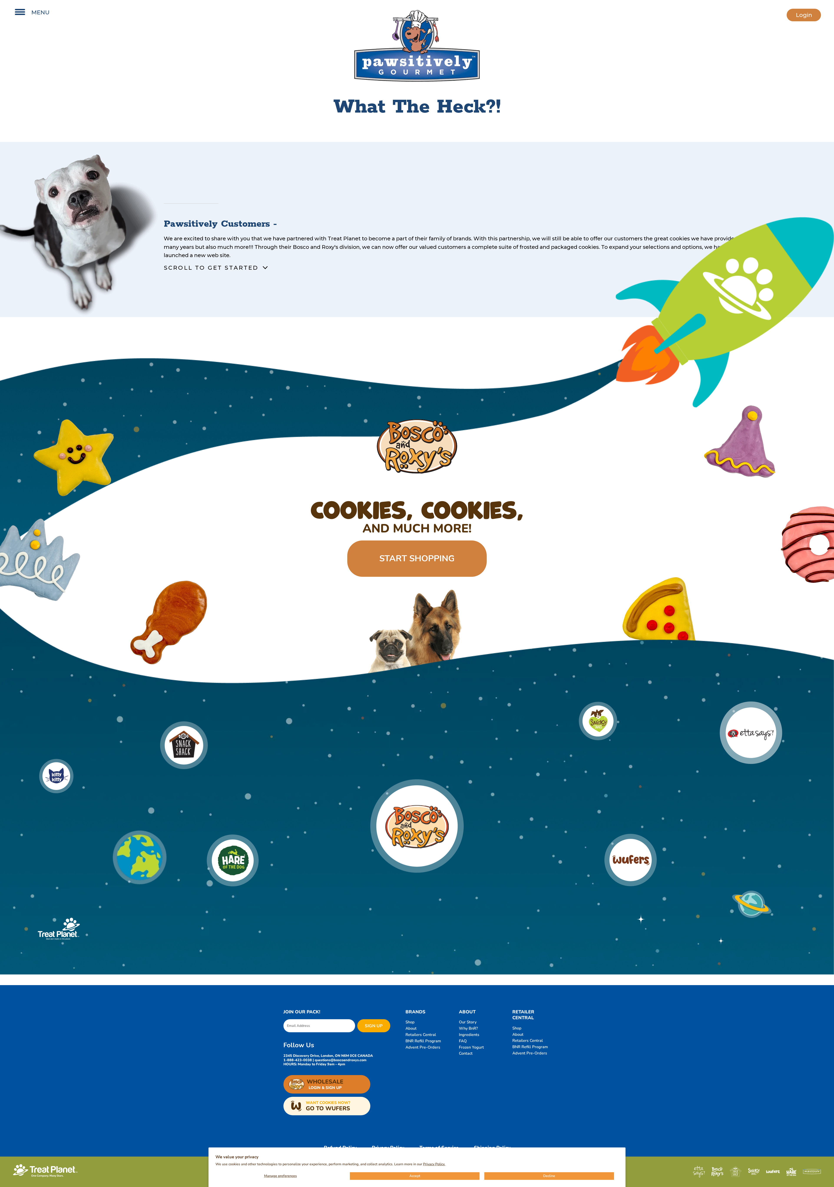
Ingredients (469, 1034)
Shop (410, 1022)
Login (804, 15)
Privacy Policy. (434, 1164)
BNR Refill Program (423, 1041)
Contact (466, 1053)
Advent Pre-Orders (422, 1047)
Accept (414, 1176)
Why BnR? (468, 1028)
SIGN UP (374, 1026)
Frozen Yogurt (471, 1047)
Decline (549, 1176)
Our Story (468, 1022)
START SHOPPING (417, 558)
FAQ (463, 1041)
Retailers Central (420, 1034)
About (411, 1028)
